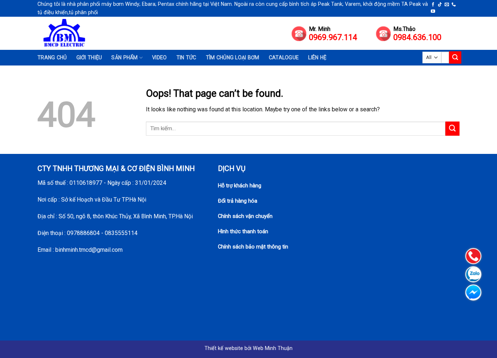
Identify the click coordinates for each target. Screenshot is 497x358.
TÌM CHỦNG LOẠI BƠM (232, 57)
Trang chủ (52, 57)
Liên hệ (317, 57)
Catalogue (284, 57)
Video (159, 57)
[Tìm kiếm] (455, 57)
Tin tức (186, 57)
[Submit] (452, 129)
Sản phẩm (124, 57)
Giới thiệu (89, 57)
